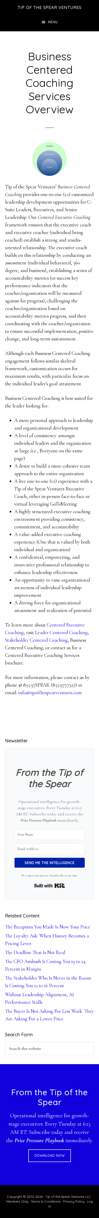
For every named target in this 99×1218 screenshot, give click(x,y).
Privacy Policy (73, 1201)
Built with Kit (49, 885)
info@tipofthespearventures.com (50, 693)
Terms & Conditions (46, 1201)
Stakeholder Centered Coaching (36, 640)
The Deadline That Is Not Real (35, 952)
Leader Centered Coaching (61, 632)
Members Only (17, 1201)
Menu (53, 22)
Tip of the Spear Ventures (50, 7)
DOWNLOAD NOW (50, 1156)
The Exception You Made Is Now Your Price (47, 927)
